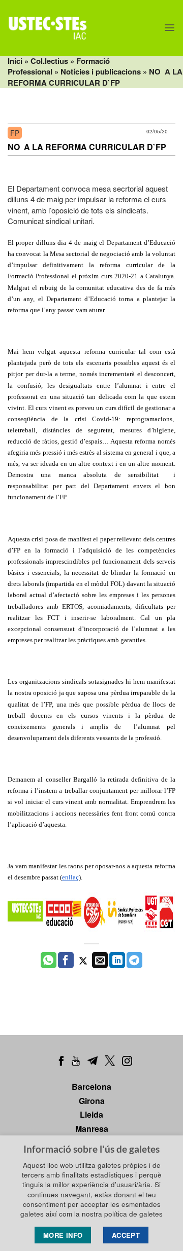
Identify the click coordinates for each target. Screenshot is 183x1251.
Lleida (91, 1114)
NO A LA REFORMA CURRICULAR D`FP (87, 147)
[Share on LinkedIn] (117, 960)
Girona (92, 1101)
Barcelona (91, 1086)
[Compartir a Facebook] (66, 960)
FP (14, 133)
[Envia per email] (100, 960)
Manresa (91, 1128)
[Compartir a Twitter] (83, 960)
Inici (15, 60)
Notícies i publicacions (100, 71)
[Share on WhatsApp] (48, 960)
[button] (169, 28)
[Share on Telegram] (134, 960)
